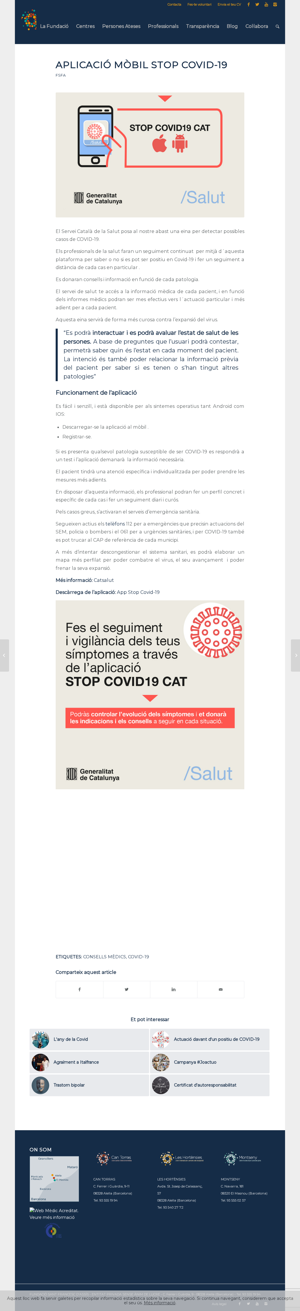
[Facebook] (248, 4)
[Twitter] (257, 4)
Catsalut (104, 580)
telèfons (115, 524)
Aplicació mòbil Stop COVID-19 (142, 64)
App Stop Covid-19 (138, 592)
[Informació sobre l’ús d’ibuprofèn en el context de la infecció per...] (4, 655)
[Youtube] (266, 4)
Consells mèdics (104, 956)
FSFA (61, 75)
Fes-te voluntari (200, 4)
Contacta (174, 4)
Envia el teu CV (229, 4)
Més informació (159, 1302)
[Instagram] (275, 4)
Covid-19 (138, 956)
